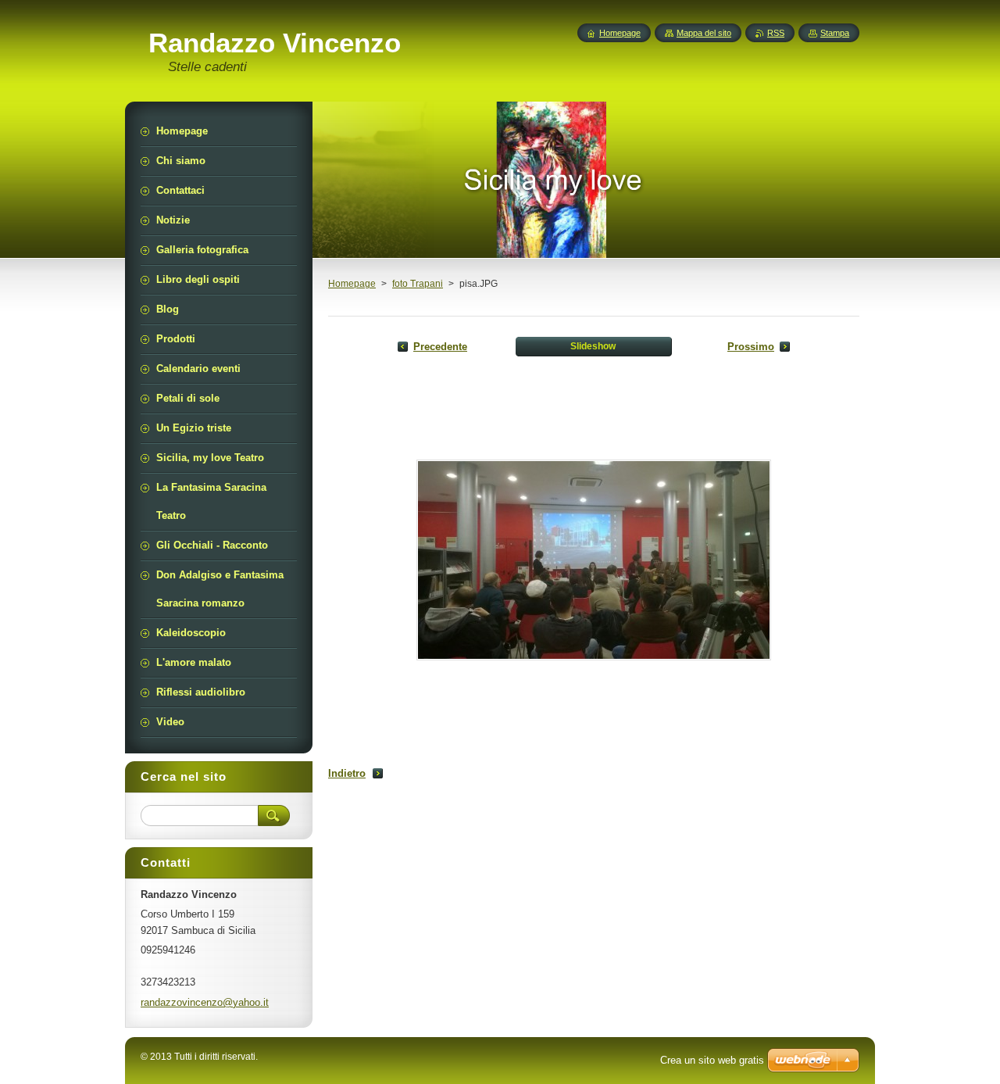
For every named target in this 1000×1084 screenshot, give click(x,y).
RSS (775, 33)
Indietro (347, 773)
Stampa (834, 33)
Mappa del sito (704, 33)
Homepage (352, 283)
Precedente (440, 346)
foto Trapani (417, 283)
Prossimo (750, 346)
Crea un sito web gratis (712, 1060)
